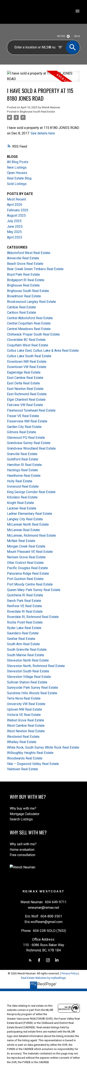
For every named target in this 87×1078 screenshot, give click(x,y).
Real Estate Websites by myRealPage (43, 977)
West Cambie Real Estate (26, 726)
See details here (43, 133)
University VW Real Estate (26, 704)
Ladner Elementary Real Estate (29, 514)
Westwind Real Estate (23, 737)
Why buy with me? (23, 808)
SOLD (77, 36)
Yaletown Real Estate (22, 769)
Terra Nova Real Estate (24, 698)
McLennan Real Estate (23, 530)
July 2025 (14, 221)
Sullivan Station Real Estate (27, 682)
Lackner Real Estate (21, 508)
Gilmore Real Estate (21, 432)
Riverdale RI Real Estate (25, 612)
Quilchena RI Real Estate (25, 595)
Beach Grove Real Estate (25, 264)
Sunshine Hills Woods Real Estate (32, 693)
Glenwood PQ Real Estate (26, 438)
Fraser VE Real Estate (23, 416)
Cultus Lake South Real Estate (29, 356)
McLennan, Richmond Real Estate (31, 535)
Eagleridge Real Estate (24, 372)
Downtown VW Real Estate (26, 367)
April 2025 (14, 237)
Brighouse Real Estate (23, 285)
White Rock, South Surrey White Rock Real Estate (43, 747)
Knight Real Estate (20, 503)
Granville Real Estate (22, 454)
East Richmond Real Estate (27, 394)
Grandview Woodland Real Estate (31, 448)
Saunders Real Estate (23, 633)
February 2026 (17, 210)
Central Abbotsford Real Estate (30, 318)
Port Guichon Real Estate (25, 579)
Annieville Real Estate (23, 258)
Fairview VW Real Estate (25, 405)
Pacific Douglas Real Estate (27, 568)
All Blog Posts (17, 162)
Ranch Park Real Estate (24, 601)
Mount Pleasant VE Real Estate (30, 552)
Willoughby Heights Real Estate (30, 753)
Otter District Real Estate (25, 563)
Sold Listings (17, 184)
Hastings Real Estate (22, 470)
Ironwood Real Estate (23, 486)
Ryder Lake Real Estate (24, 628)
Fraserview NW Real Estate (27, 421)
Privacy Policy (69, 973)
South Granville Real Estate (27, 650)
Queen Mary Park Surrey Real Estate (33, 590)
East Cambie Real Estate (25, 378)
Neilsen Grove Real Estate (26, 557)
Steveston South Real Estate (28, 671)
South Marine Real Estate (25, 655)
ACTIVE (61, 36)
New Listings (17, 167)
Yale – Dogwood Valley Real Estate (33, 764)
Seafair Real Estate (21, 639)
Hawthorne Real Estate (24, 476)
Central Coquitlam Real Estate (29, 323)
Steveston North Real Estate (28, 660)
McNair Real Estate (21, 541)
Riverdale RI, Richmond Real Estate (33, 617)
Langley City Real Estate (25, 519)
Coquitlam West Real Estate (27, 345)
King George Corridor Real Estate (31, 492)
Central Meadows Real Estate (29, 329)
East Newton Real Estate (25, 389)
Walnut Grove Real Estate (25, 720)
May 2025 (14, 232)
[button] (30, 960)
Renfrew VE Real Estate (24, 606)
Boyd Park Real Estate (23, 274)
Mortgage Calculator (24, 814)
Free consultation (22, 855)
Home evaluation (22, 850)
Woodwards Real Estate (24, 758)
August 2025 (16, 215)
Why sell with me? (23, 844)
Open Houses (17, 173)
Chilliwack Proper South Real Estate (33, 334)
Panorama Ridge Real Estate (28, 573)
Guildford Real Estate (22, 459)
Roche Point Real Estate (25, 622)
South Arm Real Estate (23, 644)
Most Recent (16, 199)
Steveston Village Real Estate (29, 677)
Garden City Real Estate (24, 427)
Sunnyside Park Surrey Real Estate (32, 688)
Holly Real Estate (19, 481)
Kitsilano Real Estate (22, 497)
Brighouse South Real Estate (37, 111)
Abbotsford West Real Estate (28, 253)
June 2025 (15, 226)
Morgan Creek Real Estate (26, 546)
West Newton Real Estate (26, 731)
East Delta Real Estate (23, 383)
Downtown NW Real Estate (26, 362)
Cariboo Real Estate (21, 312)
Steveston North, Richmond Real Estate (36, 666)
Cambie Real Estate (21, 307)
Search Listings (21, 819)
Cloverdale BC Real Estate (26, 340)
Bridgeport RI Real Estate (25, 280)
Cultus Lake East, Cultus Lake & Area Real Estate (43, 351)
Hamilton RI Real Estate (24, 465)
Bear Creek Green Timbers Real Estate (35, 269)
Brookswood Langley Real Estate (31, 302)
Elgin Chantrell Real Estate (26, 400)
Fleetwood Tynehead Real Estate (31, 410)
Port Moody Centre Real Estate (30, 584)
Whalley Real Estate (21, 742)
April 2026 (14, 205)
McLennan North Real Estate (28, 524)
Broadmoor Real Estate (24, 296)
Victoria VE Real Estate (24, 715)
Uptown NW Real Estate (24, 709)
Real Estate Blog (19, 178)
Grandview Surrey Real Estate (28, 443)
